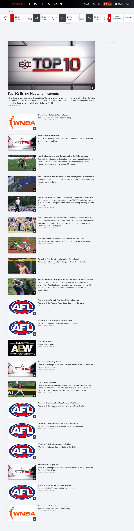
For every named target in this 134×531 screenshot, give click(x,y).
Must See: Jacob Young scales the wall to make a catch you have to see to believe (66, 177)
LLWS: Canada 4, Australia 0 (48, 382)
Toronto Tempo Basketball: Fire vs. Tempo (52, 506)
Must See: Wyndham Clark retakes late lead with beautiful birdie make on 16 (64, 218)
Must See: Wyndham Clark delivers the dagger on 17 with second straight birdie (65, 197)
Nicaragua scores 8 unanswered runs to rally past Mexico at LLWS (61, 238)
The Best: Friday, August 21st (48, 465)
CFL (35, 4)
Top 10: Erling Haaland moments (33, 93)
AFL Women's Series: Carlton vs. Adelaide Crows (55, 321)
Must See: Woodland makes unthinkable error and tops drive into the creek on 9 (65, 279)
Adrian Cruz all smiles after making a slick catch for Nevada (58, 259)
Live (109, 4)
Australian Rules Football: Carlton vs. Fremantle (55, 485)
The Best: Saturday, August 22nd (49, 362)
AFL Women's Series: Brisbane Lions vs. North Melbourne (58, 423)
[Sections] (6, 4)
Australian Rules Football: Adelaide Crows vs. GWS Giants (58, 403)
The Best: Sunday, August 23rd (48, 135)
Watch (86, 4)
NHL (28, 4)
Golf (55, 4)
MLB (42, 4)
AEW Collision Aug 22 (45, 341)
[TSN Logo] (17, 4)
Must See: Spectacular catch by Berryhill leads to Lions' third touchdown (63, 156)
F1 (61, 4)
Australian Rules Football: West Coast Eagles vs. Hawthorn (58, 300)
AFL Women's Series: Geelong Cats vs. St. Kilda (54, 444)
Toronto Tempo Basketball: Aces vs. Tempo (53, 115)
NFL (48, 4)
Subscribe (96, 4)
